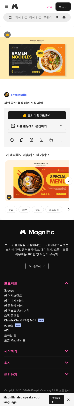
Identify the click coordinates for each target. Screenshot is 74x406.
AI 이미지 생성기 (15, 300)
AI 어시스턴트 (13, 295)
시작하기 (10, 351)
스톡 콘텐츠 (11, 315)
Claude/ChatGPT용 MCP (23, 320)
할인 (37, 209)
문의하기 (10, 374)
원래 (24, 35)
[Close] (68, 399)
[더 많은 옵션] (61, 140)
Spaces (9, 290)
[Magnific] (37, 233)
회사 (7, 362)
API (6, 330)
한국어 (37, 266)
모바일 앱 (10, 335)
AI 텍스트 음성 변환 (16, 310)
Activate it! (56, 399)
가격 (50, 6)
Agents (12, 325)
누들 (10, 209)
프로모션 (54, 209)
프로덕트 (10, 283)
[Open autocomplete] (9, 17)
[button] (37, 266)
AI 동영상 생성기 (15, 305)
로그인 (63, 6)
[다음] (68, 180)
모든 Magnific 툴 (14, 340)
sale (24, 209)
